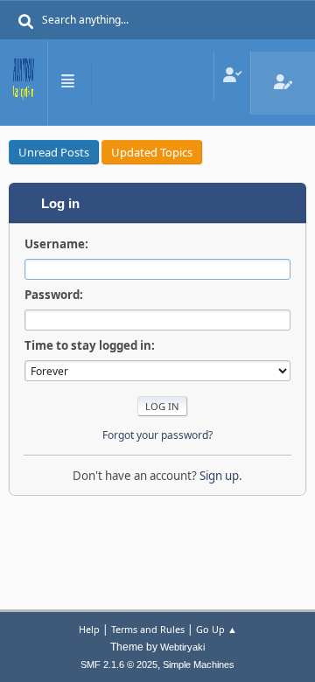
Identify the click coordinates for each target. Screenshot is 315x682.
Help (89, 629)
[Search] (26, 22)
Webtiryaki (182, 647)
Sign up (219, 476)
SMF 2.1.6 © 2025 (119, 664)
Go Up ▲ (216, 629)
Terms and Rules (148, 629)
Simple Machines (198, 664)
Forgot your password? (157, 435)
